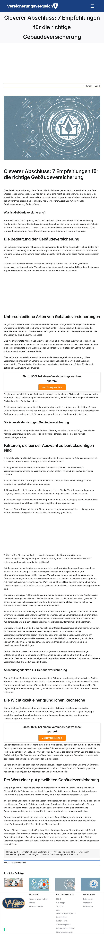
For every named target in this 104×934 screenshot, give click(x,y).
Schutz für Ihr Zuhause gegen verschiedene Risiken (62, 190)
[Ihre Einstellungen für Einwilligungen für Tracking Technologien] (4, 929)
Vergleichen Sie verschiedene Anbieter (25, 467)
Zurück (88, 86)
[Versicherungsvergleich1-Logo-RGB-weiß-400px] (32, 4)
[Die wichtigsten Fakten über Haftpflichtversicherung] (13, 879)
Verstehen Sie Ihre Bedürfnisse (21, 458)
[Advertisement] (52, 61)
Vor (96, 86)
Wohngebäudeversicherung (15, 863)
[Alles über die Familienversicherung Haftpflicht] (39, 879)
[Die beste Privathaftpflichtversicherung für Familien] (90, 879)
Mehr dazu (73, 854)
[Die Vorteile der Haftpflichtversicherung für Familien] (65, 879)
